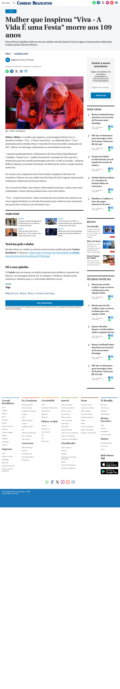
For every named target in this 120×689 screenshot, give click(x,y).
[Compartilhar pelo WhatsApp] (109, 130)
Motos (83, 423)
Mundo (4, 423)
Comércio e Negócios (68, 468)
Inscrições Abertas (28, 457)
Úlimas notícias (66, 417)
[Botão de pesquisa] (13, 3)
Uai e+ (103, 449)
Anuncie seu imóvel (67, 408)
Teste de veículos (86, 414)
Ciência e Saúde (7, 432)
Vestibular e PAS (27, 427)
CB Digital (5, 460)
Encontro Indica (106, 435)
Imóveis (63, 451)
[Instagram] (107, 4)
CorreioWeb (47, 400)
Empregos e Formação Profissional (68, 458)
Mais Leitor (45, 441)
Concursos (28, 443)
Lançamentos (65, 414)
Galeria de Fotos (66, 430)
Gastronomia (45, 411)
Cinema (44, 426)
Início (8, 54)
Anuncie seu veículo (87, 408)
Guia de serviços (66, 420)
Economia (5, 420)
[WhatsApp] (94, 4)
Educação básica (27, 405)
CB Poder (104, 411)
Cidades (4, 410)
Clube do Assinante (8, 466)
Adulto (63, 462)
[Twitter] (103, 4)
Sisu (23, 430)
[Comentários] (26, 72)
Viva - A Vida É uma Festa (41, 293)
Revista (103, 428)
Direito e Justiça (7, 456)
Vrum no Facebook (87, 427)
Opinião (4, 435)
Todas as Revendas (87, 430)
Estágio (24, 414)
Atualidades (105, 431)
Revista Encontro (106, 419)
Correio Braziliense (8, 402)
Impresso (7, 449)
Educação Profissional (29, 433)
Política (4, 414)
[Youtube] (112, 4)
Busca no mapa (66, 411)
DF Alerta (104, 405)
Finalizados (25, 460)
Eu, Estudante (29, 400)
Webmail (44, 417)
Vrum (84, 400)
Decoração (64, 427)
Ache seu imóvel (66, 405)
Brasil (4, 417)
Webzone (44, 414)
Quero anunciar (66, 447)
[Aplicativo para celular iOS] (109, 464)
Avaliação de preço (87, 417)
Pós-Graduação (27, 436)
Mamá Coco (13, 293)
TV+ (42, 438)
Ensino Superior (27, 408)
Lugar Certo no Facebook (69, 433)
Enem (24, 417)
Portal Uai (104, 446)
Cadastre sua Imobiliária (69, 439)
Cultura (24, 423)
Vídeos (83, 420)
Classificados (68, 443)
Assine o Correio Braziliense (7, 470)
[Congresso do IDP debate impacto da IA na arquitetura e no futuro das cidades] (109, 230)
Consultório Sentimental (49, 408)
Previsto (24, 451)
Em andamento (27, 454)
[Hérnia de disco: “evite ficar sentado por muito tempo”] (109, 259)
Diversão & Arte (7, 426)
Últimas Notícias (27, 420)
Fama (43, 405)
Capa (3, 407)
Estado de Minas (106, 443)
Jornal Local (105, 408)
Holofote (5, 439)
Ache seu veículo (86, 405)
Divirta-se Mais (49, 421)
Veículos (64, 454)
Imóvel (65, 400)
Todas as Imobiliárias (68, 436)
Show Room (65, 423)
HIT (42, 435)
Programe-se (45, 429)
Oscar (24, 293)
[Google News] (116, 4)
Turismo (4, 445)
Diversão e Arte (21, 54)
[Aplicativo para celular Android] (109, 472)
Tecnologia (5, 442)
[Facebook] (98, 4)
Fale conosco (26, 439)
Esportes (5, 429)
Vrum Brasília (105, 414)
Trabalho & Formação (29, 411)
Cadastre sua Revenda (88, 433)
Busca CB (5, 463)
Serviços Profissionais (68, 465)
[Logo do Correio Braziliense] (34, 3)
